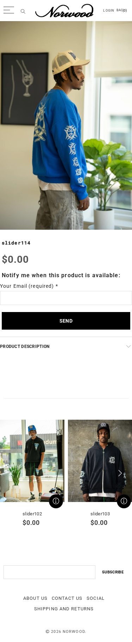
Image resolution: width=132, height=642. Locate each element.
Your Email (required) (29, 286)
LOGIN (108, 10)
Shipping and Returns (64, 608)
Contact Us (67, 598)
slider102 (32, 513)
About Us (35, 598)
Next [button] (120, 473)
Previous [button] (12, 473)
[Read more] (56, 501)
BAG (122, 10)
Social (96, 598)
